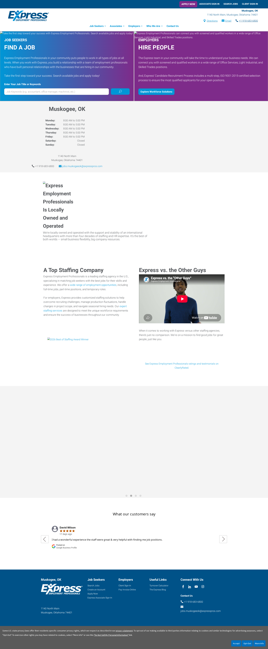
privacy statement (124, 630)
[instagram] (202, 587)
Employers (134, 26)
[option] (134, 439)
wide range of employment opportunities (93, 284)
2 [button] (131, 496)
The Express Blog (158, 589)
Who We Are (153, 26)
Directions (212, 20)
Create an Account (96, 589)
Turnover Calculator (159, 585)
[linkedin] (189, 587)
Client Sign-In (250, 4)
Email (228, 20)
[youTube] (196, 587)
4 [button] (141, 496)
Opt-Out (247, 643)
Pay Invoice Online (127, 589)
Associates (116, 26)
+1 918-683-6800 (248, 20)
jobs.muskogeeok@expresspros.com (82, 166)
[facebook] (183, 587)
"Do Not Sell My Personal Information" (111, 635)
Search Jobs (230, 4)
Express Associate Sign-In (99, 597)
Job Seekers (96, 26)
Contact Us (173, 26)
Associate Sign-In (209, 4)
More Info (259, 643)
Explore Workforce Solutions (156, 91)
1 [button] (127, 496)
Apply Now (188, 4)
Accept (236, 643)
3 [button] (136, 496)
